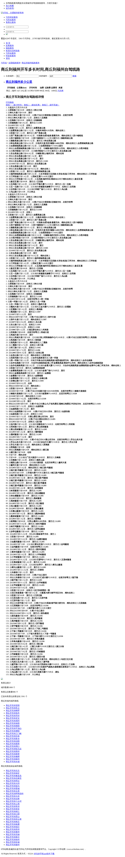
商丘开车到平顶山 (13, 728)
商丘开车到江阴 (13, 814)
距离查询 (10, 46)
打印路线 (10, 102)
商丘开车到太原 (13, 791)
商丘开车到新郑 (13, 744)
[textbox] (27, 76)
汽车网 (60, 91)
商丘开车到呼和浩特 (14, 794)
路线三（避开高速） (51, 105)
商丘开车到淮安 (13, 809)
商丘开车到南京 (13, 822)
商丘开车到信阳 (13, 741)
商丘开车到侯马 (13, 786)
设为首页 (10, 8)
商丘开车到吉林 (13, 799)
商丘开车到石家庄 (13, 778)
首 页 (8, 43)
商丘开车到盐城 (13, 842)
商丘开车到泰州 (13, 832)
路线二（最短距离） (33, 105)
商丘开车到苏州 (13, 829)
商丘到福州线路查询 (30, 63)
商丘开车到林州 (13, 759)
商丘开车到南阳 (13, 726)
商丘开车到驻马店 (13, 749)
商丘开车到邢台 (13, 781)
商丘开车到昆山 (13, 817)
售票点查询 (11, 22)
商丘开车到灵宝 (13, 718)
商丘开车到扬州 (13, 845)
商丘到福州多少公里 (19, 81)
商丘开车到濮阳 (13, 731)
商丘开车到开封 (13, 716)
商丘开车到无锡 (13, 834)
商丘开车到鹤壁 (13, 710)
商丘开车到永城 (13, 762)
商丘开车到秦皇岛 (13, 776)
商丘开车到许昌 (13, 736)
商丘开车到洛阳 (13, 723)
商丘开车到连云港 (13, 819)
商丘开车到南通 (13, 824)
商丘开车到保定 (13, 773)
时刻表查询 (11, 56)
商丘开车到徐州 (13, 840)
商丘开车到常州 (13, 806)
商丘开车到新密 (13, 754)
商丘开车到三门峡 (13, 733)
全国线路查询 (14, 63)
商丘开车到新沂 (13, 837)
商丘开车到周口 (13, 746)
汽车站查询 (11, 20)
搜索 (74, 76)
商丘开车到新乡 (13, 739)
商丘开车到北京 (13, 771)
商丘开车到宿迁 (13, 827)
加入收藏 (10, 6)
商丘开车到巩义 (13, 708)
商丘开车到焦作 (13, 713)
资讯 (8, 58)
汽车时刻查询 (12, 17)
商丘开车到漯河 (13, 721)
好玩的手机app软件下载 (44, 854)
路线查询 (10, 48)
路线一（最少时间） (14, 105)
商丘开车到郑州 (13, 751)
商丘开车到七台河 (13, 801)
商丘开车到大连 (13, 796)
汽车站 (4, 63)
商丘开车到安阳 (13, 705)
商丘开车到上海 (13, 804)
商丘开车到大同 (13, 783)
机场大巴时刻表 (13, 51)
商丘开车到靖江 (13, 811)
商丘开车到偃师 (13, 756)
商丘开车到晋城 (13, 788)
